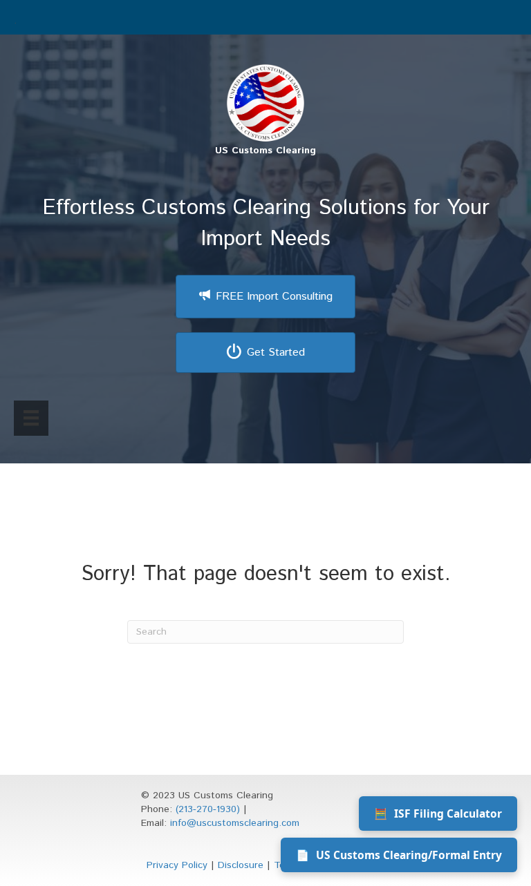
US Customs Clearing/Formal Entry (399, 855)
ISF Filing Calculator (438, 813)
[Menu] (31, 418)
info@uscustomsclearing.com (234, 823)
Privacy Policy (177, 865)
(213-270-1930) (208, 809)
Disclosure (240, 865)
